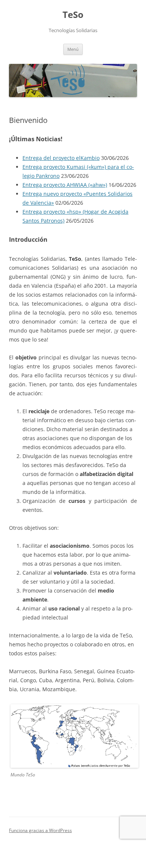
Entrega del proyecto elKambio (61, 157)
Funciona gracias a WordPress (40, 830)
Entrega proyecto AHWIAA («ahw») (64, 184)
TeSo (73, 15)
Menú (73, 49)
